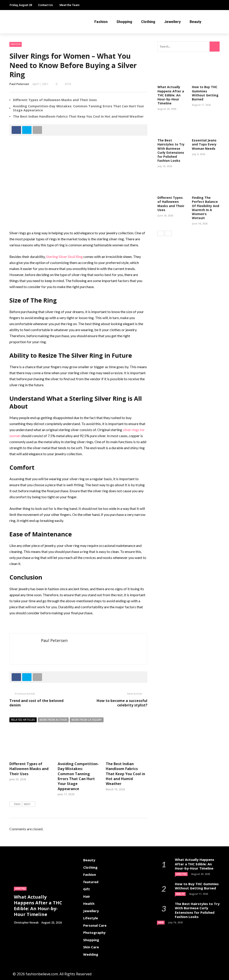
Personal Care (94, 925)
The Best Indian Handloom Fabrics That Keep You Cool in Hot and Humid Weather (78, 116)
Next (27, 804)
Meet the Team (69, 5)
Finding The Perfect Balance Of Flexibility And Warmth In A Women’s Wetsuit (205, 207)
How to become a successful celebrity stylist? (122, 703)
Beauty (195, 22)
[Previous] (160, 233)
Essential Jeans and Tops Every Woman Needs (204, 144)
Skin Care (91, 947)
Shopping (124, 22)
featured (90, 882)
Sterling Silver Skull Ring (64, 256)
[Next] (168, 233)
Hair (86, 896)
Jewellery (172, 22)
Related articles (23, 720)
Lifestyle (20, 888)
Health (88, 903)
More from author (53, 720)
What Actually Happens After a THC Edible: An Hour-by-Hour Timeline (170, 95)
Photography (94, 932)
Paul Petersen (19, 84)
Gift (86, 889)
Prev (17, 804)
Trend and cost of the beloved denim (36, 703)
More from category (87, 720)
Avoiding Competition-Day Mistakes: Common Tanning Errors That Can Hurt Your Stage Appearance (78, 108)
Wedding (90, 954)
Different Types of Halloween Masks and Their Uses (55, 100)
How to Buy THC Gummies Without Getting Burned (205, 93)
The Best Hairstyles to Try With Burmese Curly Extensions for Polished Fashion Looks (170, 150)
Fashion (101, 22)
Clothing (148, 22)
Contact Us (45, 5)
